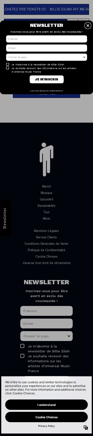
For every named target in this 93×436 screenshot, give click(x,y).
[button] (88, 25)
